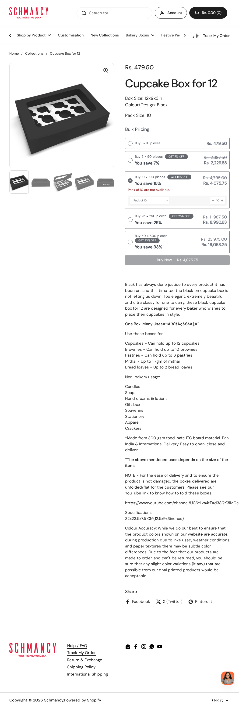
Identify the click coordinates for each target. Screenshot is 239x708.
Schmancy (53, 700)
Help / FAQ (77, 645)
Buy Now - (177, 259)
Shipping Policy (81, 666)
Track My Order (81, 652)
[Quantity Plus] (222, 200)
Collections (34, 53)
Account (174, 12)
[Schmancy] (28, 13)
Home (14, 53)
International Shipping (87, 674)
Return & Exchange (84, 659)
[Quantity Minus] (213, 200)
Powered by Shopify (82, 700)
